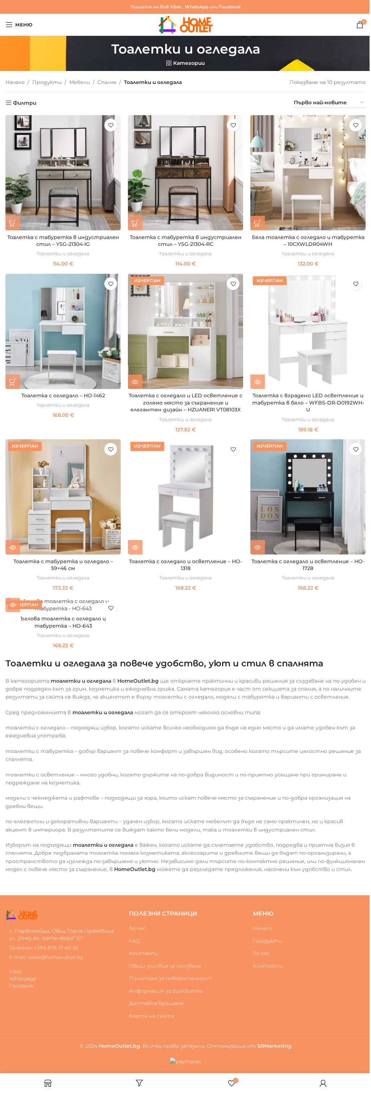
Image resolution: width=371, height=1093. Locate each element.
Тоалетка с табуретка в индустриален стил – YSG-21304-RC (186, 241)
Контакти (144, 953)
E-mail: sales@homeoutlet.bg (46, 957)
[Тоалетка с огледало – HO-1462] (63, 331)
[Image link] (21, 914)
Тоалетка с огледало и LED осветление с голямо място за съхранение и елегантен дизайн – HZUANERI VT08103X (185, 402)
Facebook (230, 6)
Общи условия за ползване (165, 966)
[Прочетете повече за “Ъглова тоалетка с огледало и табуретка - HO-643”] (12, 605)
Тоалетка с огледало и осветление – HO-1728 (307, 565)
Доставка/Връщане (156, 1003)
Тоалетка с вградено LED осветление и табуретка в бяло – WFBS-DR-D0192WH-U (308, 402)
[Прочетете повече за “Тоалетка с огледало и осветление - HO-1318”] (135, 547)
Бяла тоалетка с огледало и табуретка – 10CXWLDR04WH (308, 241)
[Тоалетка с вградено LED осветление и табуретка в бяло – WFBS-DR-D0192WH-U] (308, 331)
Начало (15, 82)
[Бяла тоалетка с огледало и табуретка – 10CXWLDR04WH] (308, 172)
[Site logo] (185, 24)
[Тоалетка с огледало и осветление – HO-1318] (185, 496)
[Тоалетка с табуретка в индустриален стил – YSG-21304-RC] (185, 172)
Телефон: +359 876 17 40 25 (43, 948)
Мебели (79, 82)
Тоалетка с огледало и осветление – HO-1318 (185, 565)
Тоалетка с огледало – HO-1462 (63, 395)
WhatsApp (196, 6)
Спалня (106, 82)
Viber (176, 6)
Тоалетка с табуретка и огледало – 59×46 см (63, 565)
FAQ (134, 941)
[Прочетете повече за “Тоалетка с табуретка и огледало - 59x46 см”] (12, 547)
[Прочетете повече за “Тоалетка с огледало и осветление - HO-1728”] (257, 547)
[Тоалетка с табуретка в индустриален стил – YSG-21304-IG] (63, 172)
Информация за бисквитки (166, 991)
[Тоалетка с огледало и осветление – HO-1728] (308, 496)
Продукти (47, 82)
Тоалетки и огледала (63, 253)
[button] (12, 223)
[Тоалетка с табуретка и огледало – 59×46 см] (63, 496)
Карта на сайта (151, 1016)
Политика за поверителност (170, 978)
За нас (137, 928)
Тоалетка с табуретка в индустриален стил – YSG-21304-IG (63, 241)
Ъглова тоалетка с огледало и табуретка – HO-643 (63, 622)
